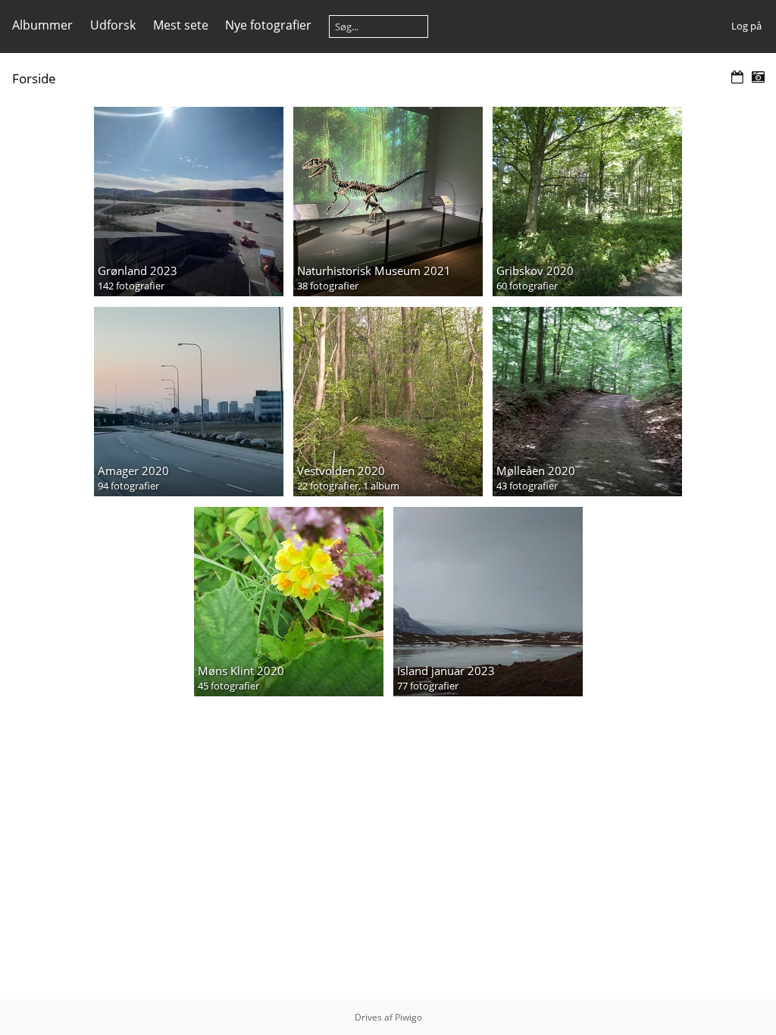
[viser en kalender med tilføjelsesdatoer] (737, 77)
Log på (746, 26)
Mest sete (180, 25)
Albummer (42, 25)
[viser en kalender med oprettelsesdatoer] (758, 77)
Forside (34, 78)
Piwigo (408, 1017)
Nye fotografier (268, 25)
